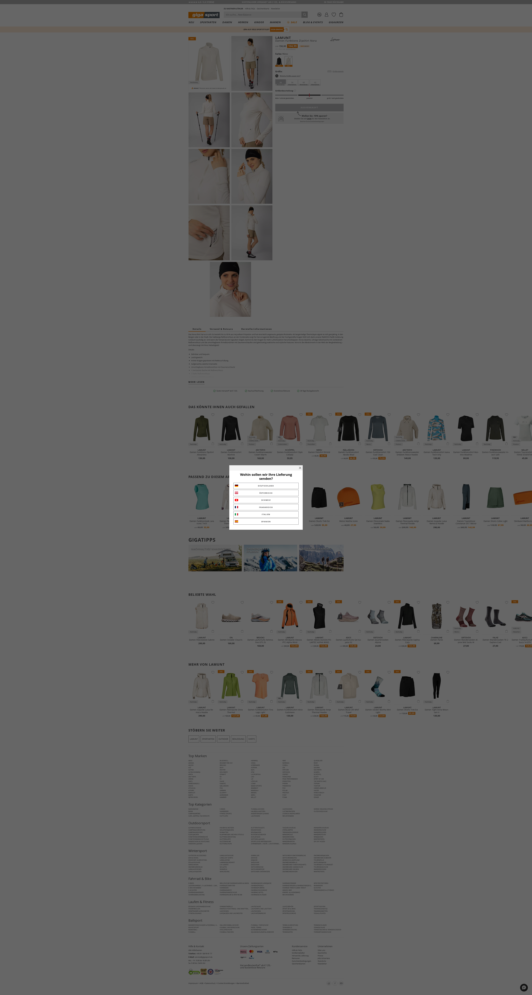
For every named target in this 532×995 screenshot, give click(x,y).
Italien (266, 514)
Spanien (266, 521)
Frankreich (266, 507)
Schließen (300, 468)
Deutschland (266, 486)
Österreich (266, 493)
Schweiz (266, 500)
